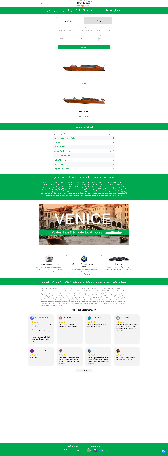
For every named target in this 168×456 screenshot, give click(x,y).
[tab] (70, 20)
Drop (86, 27)
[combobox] (70, 30)
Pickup (60, 27)
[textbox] (70, 30)
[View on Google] (60, 318)
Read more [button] (119, 330)
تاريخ (59, 36)
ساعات (86, 36)
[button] (163, 451)
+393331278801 (75, 450)
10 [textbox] (86, 39)
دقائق (99, 36)
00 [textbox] (100, 39)
